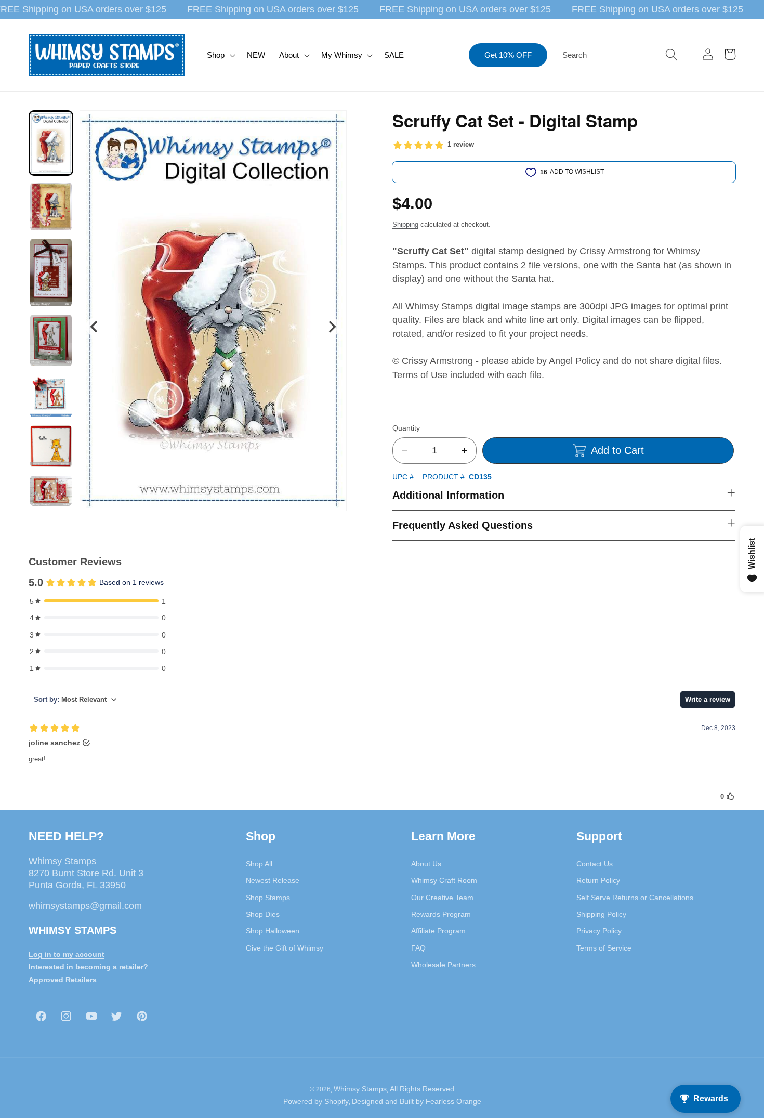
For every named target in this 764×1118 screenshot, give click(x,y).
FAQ (418, 948)
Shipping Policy (601, 914)
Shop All (259, 864)
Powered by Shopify (316, 1101)
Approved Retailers (63, 980)
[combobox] (620, 55)
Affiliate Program (438, 931)
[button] (220, 55)
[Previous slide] (94, 326)
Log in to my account (66, 954)
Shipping (405, 224)
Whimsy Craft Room (444, 880)
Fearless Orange (453, 1101)
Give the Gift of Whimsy (284, 948)
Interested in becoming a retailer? (88, 967)
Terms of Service (603, 948)
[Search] (671, 54)
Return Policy (598, 880)
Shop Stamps (268, 897)
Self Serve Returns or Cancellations (634, 897)
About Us (426, 864)
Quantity (406, 428)
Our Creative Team (442, 897)
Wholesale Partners (443, 964)
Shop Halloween (272, 931)
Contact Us (594, 864)
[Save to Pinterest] (332, 124)
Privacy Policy (599, 931)
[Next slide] (331, 326)
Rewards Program (441, 914)
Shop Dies (263, 914)
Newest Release (272, 880)
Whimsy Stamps (360, 1089)
